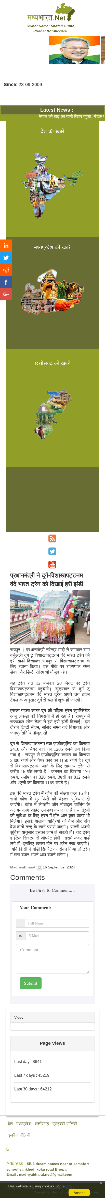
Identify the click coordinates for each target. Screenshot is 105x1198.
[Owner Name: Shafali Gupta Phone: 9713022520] (52, 12)
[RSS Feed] (52, 538)
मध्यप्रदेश (23, 1123)
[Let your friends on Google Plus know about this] (6, 294)
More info (64, 1186)
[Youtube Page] (52, 564)
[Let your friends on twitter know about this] (6, 258)
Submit (30, 983)
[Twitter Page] (52, 551)
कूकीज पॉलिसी (19, 1135)
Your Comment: (35, 907)
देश (10, 1123)
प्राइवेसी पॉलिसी (64, 1123)
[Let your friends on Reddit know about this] (6, 270)
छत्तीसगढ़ (42, 1123)
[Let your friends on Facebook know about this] (6, 282)
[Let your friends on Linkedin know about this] (6, 245)
